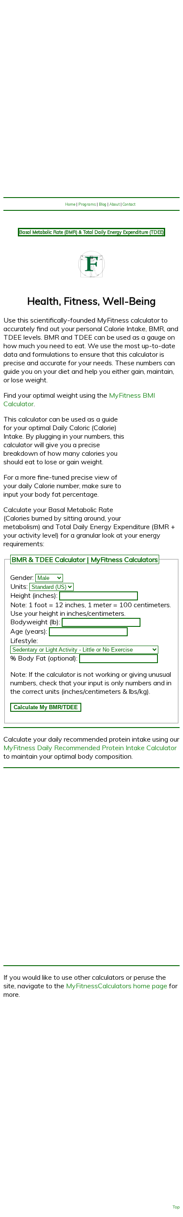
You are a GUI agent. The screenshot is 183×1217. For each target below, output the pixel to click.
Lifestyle (23, 640)
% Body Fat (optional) (43, 658)
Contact (129, 204)
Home (70, 204)
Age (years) (28, 631)
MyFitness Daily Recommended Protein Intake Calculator (90, 747)
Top (176, 1207)
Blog (102, 204)
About (114, 204)
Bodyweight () (34, 621)
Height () (33, 595)
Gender (21, 577)
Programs (87, 204)
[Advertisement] (91, 98)
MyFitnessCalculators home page (116, 985)
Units (18, 586)
